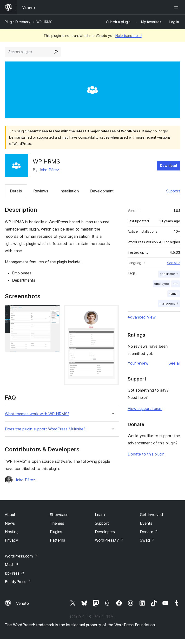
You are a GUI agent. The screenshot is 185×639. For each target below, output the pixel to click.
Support (173, 191)
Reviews (40, 191)
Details (16, 191)
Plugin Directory (17, 22)
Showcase (59, 514)
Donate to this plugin (146, 454)
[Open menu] (177, 7)
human (173, 293)
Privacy (11, 540)
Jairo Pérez (49, 169)
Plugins (56, 531)
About (10, 514)
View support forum (145, 408)
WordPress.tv (109, 540)
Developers (105, 531)
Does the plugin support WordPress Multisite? (45, 429)
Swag (147, 540)
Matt (11, 564)
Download (168, 165)
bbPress (14, 573)
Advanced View (142, 317)
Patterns (57, 540)
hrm (175, 284)
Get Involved (151, 514)
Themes (57, 523)
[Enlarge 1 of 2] (53, 311)
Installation (69, 191)
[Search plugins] (56, 52)
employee (161, 284)
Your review (138, 363)
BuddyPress (18, 581)
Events (146, 523)
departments (169, 274)
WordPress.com (21, 556)
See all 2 (173, 263)
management (168, 303)
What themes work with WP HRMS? (37, 414)
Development (102, 191)
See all (174, 363)
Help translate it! (128, 36)
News (10, 523)
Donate (149, 531)
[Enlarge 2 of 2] (112, 311)
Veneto (22, 603)
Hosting (12, 531)
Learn (100, 514)
